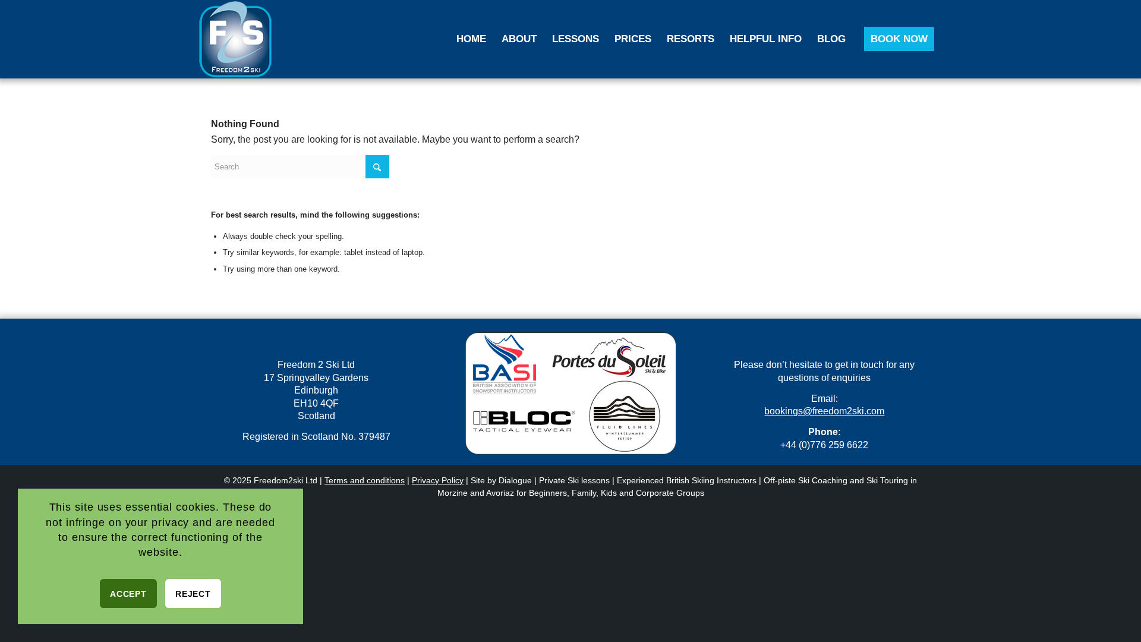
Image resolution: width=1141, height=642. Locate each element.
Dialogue (515, 480)
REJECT (192, 594)
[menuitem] (471, 39)
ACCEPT (128, 594)
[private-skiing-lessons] (235, 39)
